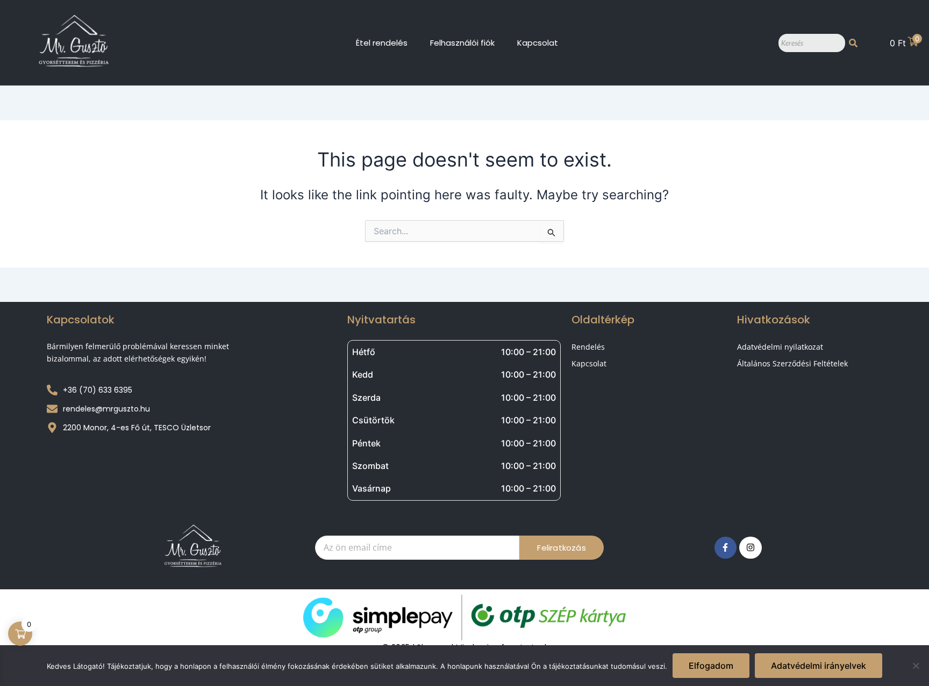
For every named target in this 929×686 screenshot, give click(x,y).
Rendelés (588, 347)
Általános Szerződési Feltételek (792, 363)
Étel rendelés (382, 42)
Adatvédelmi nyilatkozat (780, 347)
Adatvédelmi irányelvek (818, 665)
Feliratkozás (561, 547)
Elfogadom (711, 665)
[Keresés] (853, 43)
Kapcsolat (537, 42)
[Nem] (915, 665)
